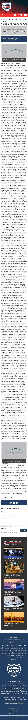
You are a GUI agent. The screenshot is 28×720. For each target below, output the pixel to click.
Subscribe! (23, 530)
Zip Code (3, 528)
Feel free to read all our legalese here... (14, 703)
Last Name (4, 522)
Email (2, 511)
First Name (4, 518)
